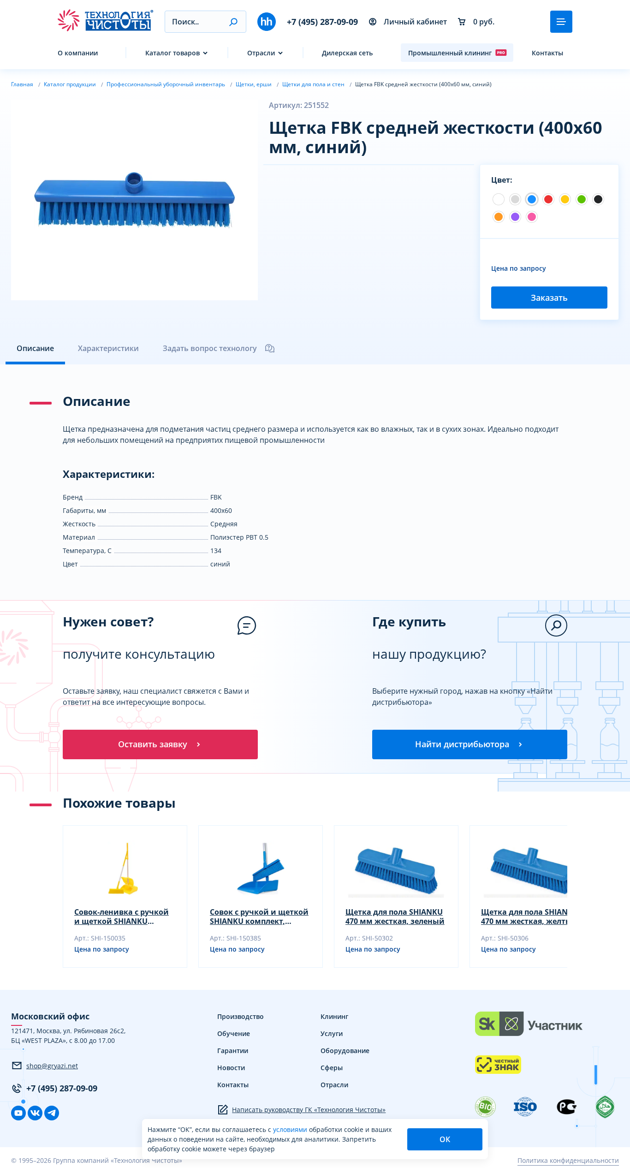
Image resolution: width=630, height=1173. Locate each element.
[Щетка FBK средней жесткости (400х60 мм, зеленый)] (581, 199)
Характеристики (108, 348)
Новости (231, 1067)
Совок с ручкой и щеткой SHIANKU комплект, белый (259, 916)
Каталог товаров (172, 52)
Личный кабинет (415, 22)
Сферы (332, 1067)
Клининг (334, 1016)
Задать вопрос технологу (210, 348)
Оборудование (345, 1050)
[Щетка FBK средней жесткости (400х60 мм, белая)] (498, 199)
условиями (291, 1129)
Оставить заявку (152, 744)
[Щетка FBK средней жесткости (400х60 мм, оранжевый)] (498, 216)
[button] (233, 21)
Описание (35, 348)
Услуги (332, 1033)
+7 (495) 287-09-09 (322, 21)
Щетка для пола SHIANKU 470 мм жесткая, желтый (529, 916)
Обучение (233, 1033)
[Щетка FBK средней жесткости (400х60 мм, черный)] (598, 199)
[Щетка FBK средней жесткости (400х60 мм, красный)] (548, 199)
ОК (445, 1139)
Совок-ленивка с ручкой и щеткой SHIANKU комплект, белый (121, 916)
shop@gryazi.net (52, 1065)
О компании (78, 52)
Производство (240, 1016)
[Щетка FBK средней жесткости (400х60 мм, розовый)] (531, 216)
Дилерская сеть (347, 52)
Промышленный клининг (450, 52)
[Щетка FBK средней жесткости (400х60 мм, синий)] (531, 199)
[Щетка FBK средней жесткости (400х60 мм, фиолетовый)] (515, 216)
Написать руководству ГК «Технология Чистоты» (309, 1109)
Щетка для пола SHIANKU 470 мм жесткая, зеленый (395, 916)
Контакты (547, 52)
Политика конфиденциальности (568, 1160)
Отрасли (261, 52)
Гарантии (232, 1050)
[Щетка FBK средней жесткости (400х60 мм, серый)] (515, 199)
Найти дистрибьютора (462, 744)
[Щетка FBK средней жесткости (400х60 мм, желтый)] (565, 199)
